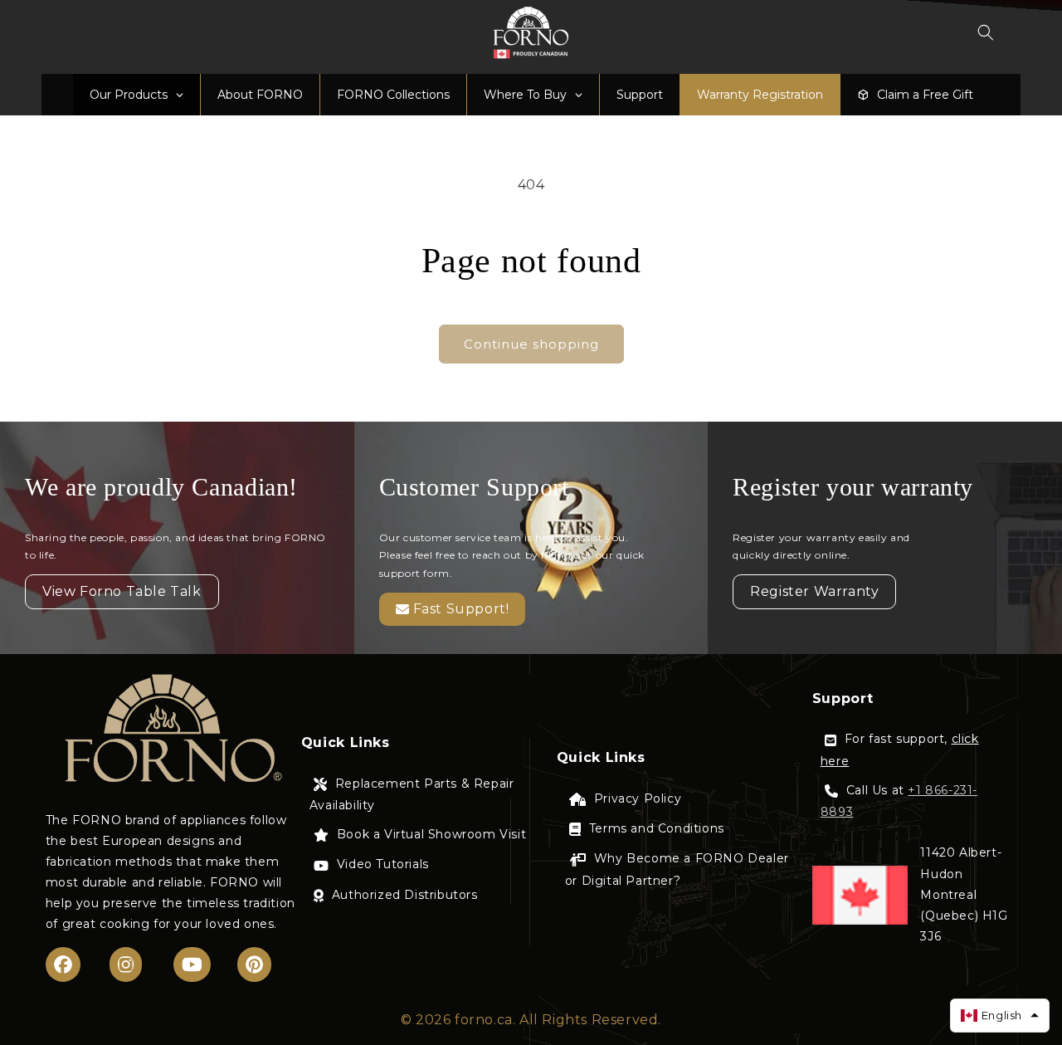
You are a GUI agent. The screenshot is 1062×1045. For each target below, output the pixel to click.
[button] (985, 32)
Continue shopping (531, 344)
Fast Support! (461, 609)
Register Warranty (814, 591)
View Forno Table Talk (122, 591)
